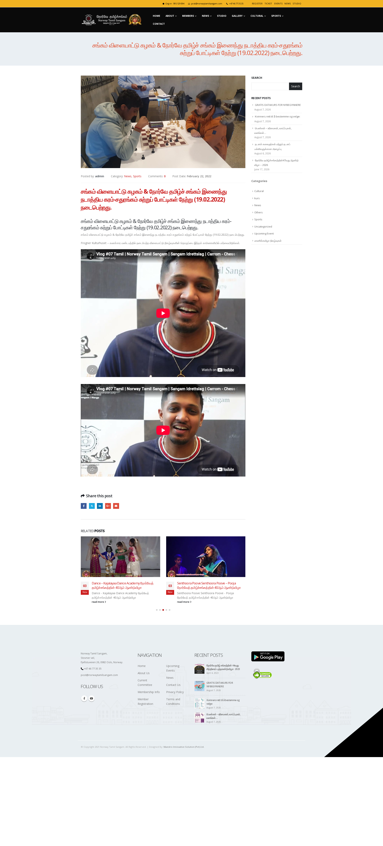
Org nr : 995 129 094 (174, 3)
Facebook (84, 506)
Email (116, 506)
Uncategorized (263, 226)
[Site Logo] (112, 20)
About (170, 16)
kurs (257, 198)
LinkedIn (100, 506)
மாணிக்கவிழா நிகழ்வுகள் (267, 240)
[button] (156, 610)
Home (156, 16)
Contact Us (173, 685)
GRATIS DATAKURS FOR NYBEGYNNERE (278, 105)
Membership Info (149, 692)
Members (188, 16)
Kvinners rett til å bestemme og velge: (277, 116)
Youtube (92, 698)
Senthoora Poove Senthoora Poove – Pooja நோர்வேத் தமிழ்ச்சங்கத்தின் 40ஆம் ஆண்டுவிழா (209, 585)
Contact (159, 24)
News (287, 3)
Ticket (268, 3)
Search (256, 78)
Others (258, 212)
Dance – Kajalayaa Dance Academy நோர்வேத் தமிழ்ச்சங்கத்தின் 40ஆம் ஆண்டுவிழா (122, 585)
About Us (144, 673)
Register (257, 3)
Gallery (237, 16)
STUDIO (297, 3)
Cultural (257, 16)
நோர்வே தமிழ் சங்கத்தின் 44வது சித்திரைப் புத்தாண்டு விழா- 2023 (223, 667)
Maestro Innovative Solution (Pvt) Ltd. (184, 746)
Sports (276, 16)
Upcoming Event (264, 233)
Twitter (92, 506)
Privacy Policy (175, 692)
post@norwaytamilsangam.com (206, 3)
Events (278, 3)
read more (98, 602)
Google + (108, 506)
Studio (221, 16)
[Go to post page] (120, 556)
